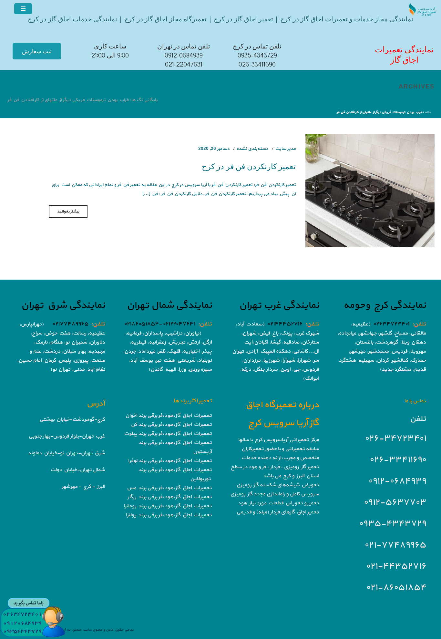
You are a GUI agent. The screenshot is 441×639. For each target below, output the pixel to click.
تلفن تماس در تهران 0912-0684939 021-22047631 (183, 55)
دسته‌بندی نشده (252, 148)
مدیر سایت (285, 148)
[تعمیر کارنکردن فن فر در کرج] (370, 190)
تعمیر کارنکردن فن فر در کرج (249, 166)
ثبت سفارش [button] (37, 51)
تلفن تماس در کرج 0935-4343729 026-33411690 (257, 55)
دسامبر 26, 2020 (214, 148)
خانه (428, 112)
